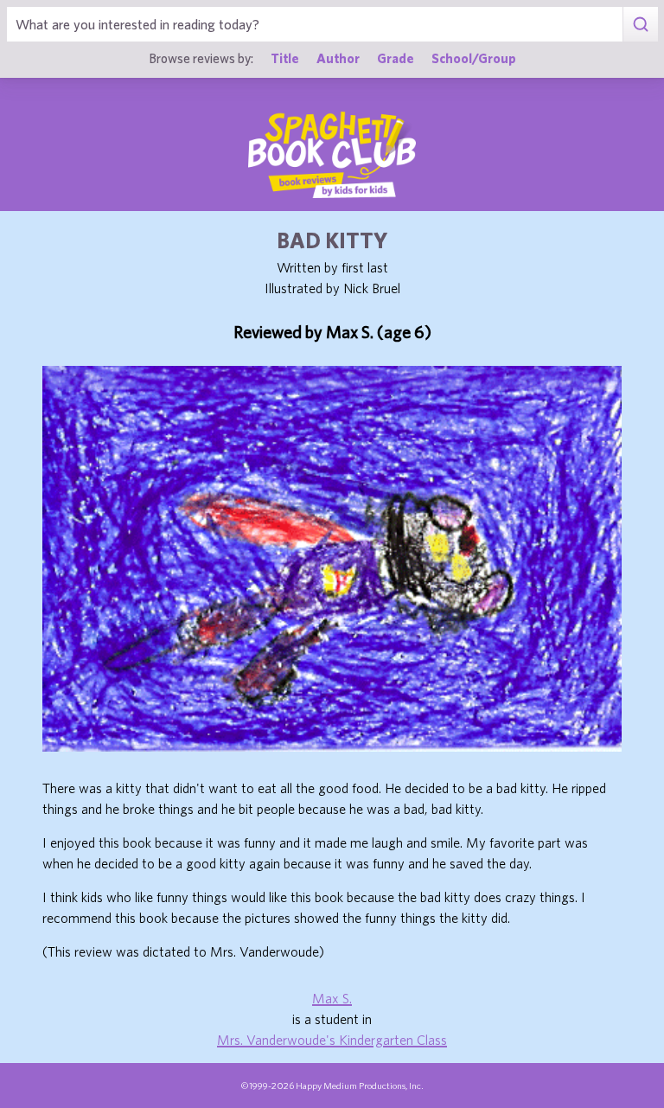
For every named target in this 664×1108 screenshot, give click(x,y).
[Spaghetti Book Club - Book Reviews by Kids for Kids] (332, 155)
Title (285, 58)
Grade (395, 58)
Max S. (332, 998)
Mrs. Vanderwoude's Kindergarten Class (332, 1039)
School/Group (473, 58)
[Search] (640, 24)
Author (338, 58)
